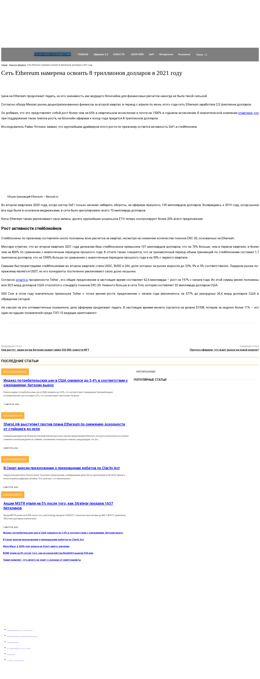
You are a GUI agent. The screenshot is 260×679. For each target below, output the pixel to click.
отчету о (22, 280)
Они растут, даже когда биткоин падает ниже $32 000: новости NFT (45, 349)
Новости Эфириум (17, 65)
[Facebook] (108, 331)
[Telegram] (136, 438)
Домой (4, 65)
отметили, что (248, 113)
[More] (72, 82)
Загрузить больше (145, 371)
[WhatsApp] (141, 331)
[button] (201, 54)
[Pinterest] (130, 331)
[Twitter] (119, 331)
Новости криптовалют (15, 372)
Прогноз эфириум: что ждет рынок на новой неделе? (224, 349)
